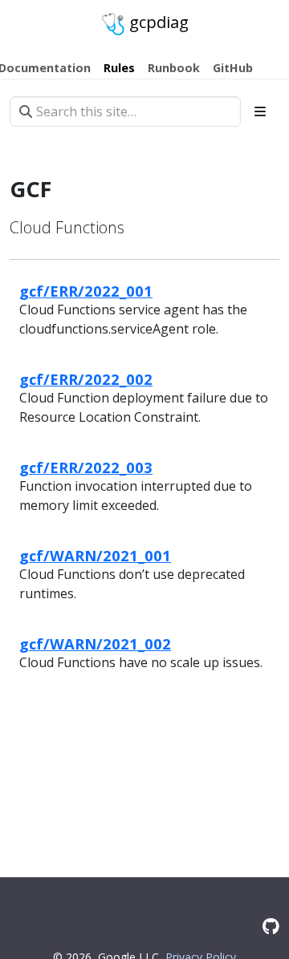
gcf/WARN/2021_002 (95, 643)
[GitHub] (271, 925)
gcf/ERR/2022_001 (86, 291)
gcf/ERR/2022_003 (86, 467)
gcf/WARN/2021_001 (95, 555)
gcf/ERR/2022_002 (86, 379)
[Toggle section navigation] (260, 111)
